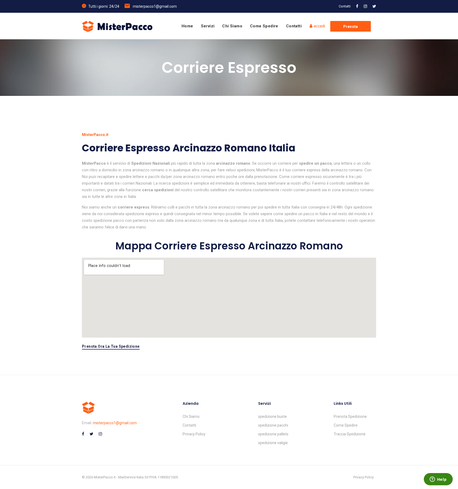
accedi (318, 26)
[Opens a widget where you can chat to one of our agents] (438, 479)
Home (187, 26)
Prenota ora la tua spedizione (111, 346)
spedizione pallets (273, 434)
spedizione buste (272, 416)
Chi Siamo (232, 26)
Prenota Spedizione (350, 416)
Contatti (345, 6)
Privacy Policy (194, 434)
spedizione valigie (273, 443)
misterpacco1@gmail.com (155, 6)
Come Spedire (264, 26)
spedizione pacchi (273, 425)
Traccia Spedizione (349, 434)
